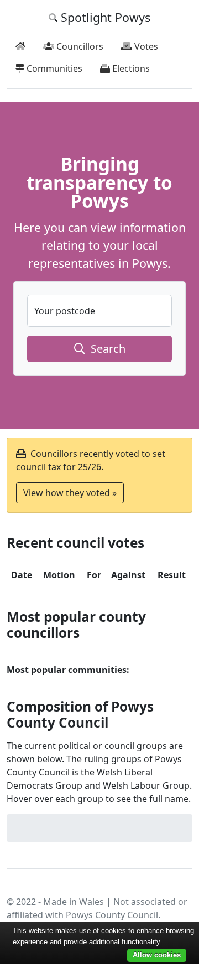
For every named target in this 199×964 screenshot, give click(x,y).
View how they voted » (70, 493)
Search (105, 348)
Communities (53, 68)
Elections (130, 68)
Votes (145, 46)
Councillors (78, 46)
